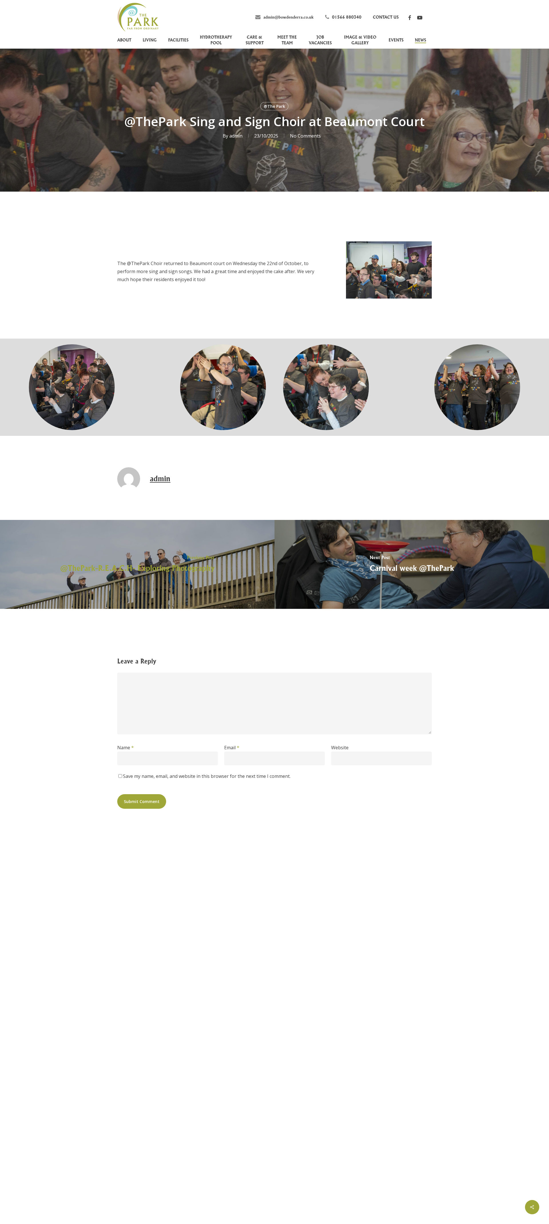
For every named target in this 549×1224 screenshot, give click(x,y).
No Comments (305, 136)
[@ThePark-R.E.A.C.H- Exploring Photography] (137, 564)
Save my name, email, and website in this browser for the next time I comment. (207, 776)
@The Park (274, 106)
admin (235, 136)
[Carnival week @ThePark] (411, 564)
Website (340, 747)
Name (125, 747)
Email (231, 747)
